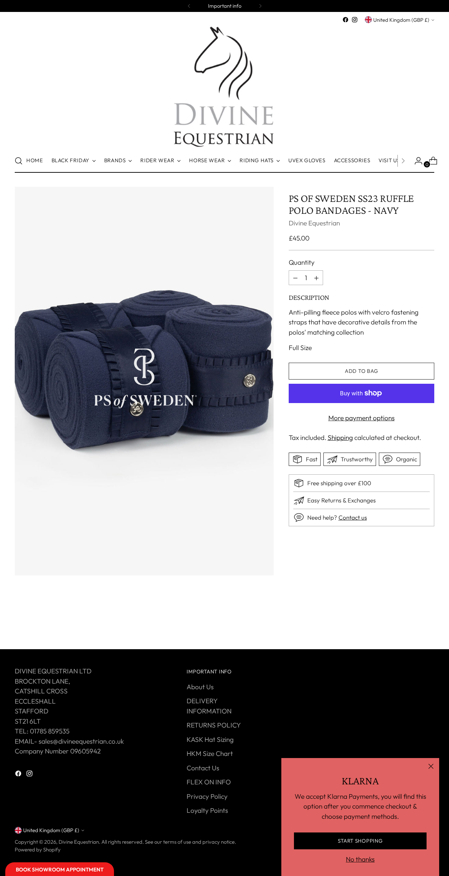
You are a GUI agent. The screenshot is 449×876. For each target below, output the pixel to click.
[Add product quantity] (295, 278)
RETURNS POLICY (214, 725)
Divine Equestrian (314, 223)
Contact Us (203, 768)
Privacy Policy (207, 796)
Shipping (340, 437)
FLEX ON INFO (209, 782)
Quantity (302, 262)
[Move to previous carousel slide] (412, 625)
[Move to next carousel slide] (428, 625)
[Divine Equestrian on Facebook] (345, 20)
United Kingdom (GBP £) (401, 20)
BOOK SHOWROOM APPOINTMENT (59, 869)
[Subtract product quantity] (316, 278)
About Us (200, 687)
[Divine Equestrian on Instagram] (354, 20)
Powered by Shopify (38, 849)
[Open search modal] (19, 161)
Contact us (353, 517)
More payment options (361, 418)
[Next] (260, 6)
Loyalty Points (207, 810)
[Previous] (189, 6)
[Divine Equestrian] (224, 87)
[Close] (430, 766)
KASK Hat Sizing (210, 739)
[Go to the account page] (416, 161)
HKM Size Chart (210, 753)
